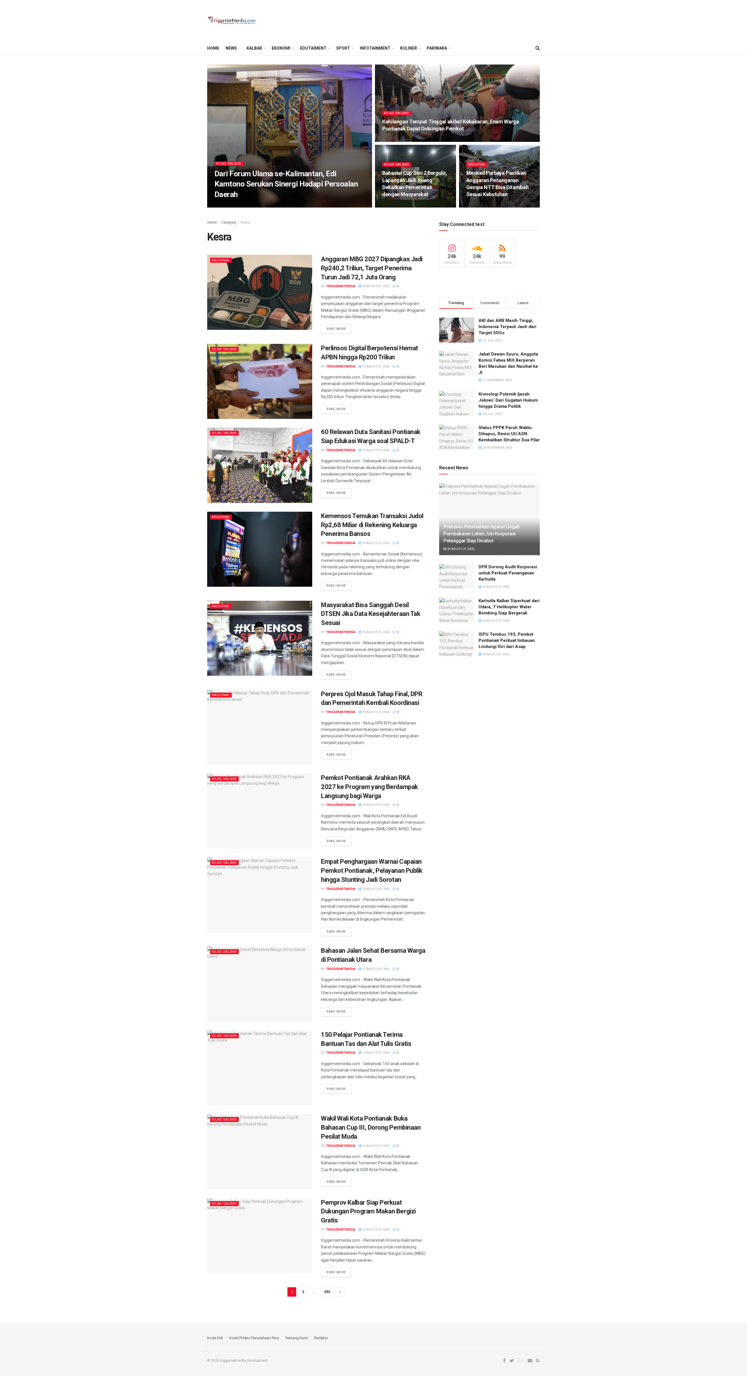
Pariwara (437, 48)
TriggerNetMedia (234, 206)
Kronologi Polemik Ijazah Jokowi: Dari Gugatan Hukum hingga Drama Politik (508, 400)
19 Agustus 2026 (375, 366)
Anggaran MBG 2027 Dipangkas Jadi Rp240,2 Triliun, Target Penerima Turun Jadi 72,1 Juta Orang (372, 268)
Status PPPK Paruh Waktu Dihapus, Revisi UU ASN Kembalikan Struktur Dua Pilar (509, 434)
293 (327, 1292)
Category (228, 222)
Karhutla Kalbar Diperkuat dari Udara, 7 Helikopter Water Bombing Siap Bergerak (509, 607)
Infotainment (375, 48)
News (231, 48)
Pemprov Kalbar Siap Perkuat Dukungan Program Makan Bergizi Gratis (368, 1211)
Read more (336, 329)
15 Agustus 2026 (375, 969)
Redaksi (321, 1338)
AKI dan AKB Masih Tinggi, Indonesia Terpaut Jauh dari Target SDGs (507, 326)
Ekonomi (281, 48)
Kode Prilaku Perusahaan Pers (254, 1338)
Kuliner (408, 48)
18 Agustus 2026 (375, 543)
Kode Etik (215, 1338)
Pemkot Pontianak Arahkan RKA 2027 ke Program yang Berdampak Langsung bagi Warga (369, 787)
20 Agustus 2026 (483, 206)
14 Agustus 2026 (375, 1053)
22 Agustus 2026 (399, 140)
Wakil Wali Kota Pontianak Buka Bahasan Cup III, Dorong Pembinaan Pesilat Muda (370, 1127)
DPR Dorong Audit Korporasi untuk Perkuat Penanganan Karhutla (508, 573)
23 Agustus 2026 (269, 206)
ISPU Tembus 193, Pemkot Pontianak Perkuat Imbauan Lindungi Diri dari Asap (507, 640)
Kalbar (254, 48)
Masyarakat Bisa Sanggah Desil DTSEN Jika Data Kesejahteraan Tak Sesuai (370, 614)
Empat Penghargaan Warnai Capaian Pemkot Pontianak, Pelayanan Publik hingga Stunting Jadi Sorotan (372, 870)
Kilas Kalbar (228, 164)
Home (213, 48)
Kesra (245, 222)
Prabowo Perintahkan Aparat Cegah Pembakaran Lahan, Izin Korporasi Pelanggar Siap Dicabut (482, 534)
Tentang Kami (296, 1338)
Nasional (477, 164)
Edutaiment (313, 48)
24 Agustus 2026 (460, 549)
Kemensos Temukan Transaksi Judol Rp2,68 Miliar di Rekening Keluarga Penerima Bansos (372, 525)
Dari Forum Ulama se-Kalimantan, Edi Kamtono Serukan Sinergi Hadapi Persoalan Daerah (286, 183)
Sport (343, 48)
